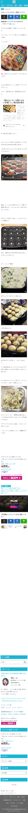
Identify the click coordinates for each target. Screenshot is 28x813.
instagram (4, 714)
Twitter (10, 714)
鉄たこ (13, 490)
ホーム (3, 5)
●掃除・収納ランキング (7, 463)
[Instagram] (14, 507)
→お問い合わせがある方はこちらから (12, 700)
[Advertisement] (14, 591)
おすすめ (13, 803)
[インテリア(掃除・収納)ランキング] (5, 467)
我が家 (20, 5)
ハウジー (8, 707)
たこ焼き (18, 488)
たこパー (5, 493)
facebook (16, 714)
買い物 (8, 486)
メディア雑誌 (20, 803)
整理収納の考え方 (8, 800)
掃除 (24, 800)
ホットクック (5, 488)
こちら (13, 24)
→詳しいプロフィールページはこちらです (13, 698)
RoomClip (23, 714)
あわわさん (13, 694)
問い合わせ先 (14, 806)
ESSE (3, 707)
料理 (2, 9)
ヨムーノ (20, 707)
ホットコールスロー (22, 490)
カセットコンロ (6, 490)
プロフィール (9, 5)
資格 (16, 5)
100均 (7, 803)
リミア (14, 707)
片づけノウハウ (17, 800)
